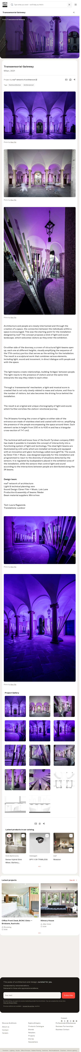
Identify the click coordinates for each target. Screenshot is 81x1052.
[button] (40, 866)
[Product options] (23, 835)
